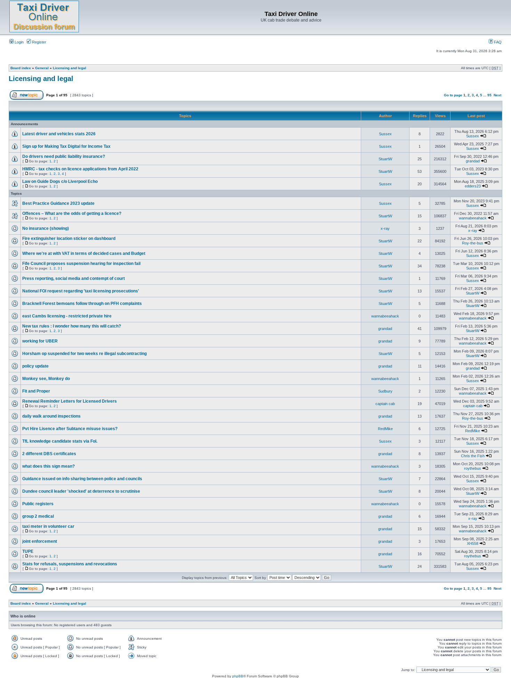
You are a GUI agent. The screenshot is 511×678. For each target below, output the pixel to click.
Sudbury (385, 391)
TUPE (27, 551)
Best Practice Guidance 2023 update (58, 203)
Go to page (453, 95)
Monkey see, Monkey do (46, 378)
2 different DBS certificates (49, 453)
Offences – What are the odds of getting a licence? (71, 213)
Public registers (38, 503)
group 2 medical (38, 516)
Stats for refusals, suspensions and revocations (69, 564)
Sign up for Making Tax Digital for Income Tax (66, 146)
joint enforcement (39, 541)
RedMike (385, 429)
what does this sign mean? (48, 466)
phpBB (237, 676)
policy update (35, 366)
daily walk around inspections (51, 416)
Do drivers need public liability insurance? (63, 156)
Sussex (385, 134)
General (42, 68)
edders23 (473, 186)
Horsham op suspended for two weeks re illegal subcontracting (84, 353)
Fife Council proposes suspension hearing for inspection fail (81, 263)
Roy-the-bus (472, 243)
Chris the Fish (473, 456)
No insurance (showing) (45, 228)
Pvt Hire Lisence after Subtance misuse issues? (69, 428)
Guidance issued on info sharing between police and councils (82, 478)
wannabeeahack (473, 218)
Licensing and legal (69, 68)
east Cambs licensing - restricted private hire (67, 316)
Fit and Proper (36, 391)
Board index (20, 68)
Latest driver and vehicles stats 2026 (59, 133)
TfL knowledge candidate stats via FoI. (59, 441)
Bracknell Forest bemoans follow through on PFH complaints (82, 303)
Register (38, 42)
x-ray (385, 228)
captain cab (385, 404)
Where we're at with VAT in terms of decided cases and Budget (83, 253)
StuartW (385, 159)
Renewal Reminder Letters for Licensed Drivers (69, 401)
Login (19, 42)
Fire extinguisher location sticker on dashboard (68, 238)
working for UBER (40, 341)
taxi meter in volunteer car (48, 526)
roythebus (472, 468)
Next (497, 95)
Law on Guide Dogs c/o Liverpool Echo (60, 181)
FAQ (497, 42)
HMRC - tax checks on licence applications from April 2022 (80, 169)
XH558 (472, 543)
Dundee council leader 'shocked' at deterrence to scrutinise (81, 491)
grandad (473, 161)
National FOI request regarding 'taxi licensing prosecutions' (80, 291)
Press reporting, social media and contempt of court (73, 278)
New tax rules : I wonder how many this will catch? (71, 326)
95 (489, 95)
